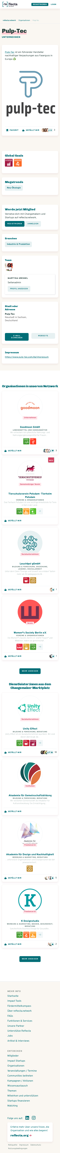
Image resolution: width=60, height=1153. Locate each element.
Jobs (10, 1035)
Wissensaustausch (17, 1085)
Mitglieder (13, 1055)
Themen (11, 1090)
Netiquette (12, 1145)
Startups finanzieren (18, 1100)
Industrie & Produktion (18, 244)
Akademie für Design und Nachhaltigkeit (30, 854)
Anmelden (33, 224)
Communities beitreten (20, 1075)
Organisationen (15, 1065)
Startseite (12, 996)
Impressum (23, 1145)
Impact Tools (14, 1001)
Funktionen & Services (19, 1021)
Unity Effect (30, 728)
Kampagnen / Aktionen (20, 1080)
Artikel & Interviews (18, 1041)
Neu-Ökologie (14, 188)
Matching (12, 1105)
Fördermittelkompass (19, 1006)
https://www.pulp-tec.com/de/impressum (27, 357)
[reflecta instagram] (34, 1118)
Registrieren (40, 4)
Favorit (14, 130)
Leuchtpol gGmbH (30, 563)
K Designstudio (30, 921)
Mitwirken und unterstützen (22, 1095)
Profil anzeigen (19, 289)
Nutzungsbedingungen (17, 1148)
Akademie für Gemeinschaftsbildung (30, 795)
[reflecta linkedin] (27, 1118)
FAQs (10, 1016)
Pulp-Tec (9, 52)
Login (53, 4)
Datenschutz (35, 1145)
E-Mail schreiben (16, 337)
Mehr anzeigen (30, 671)
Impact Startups (16, 1060)
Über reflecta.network (19, 1011)
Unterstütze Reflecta (19, 1031)
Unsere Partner (15, 1026)
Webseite (43, 336)
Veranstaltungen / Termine (22, 1070)
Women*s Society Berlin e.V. (30, 632)
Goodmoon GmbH (30, 427)
